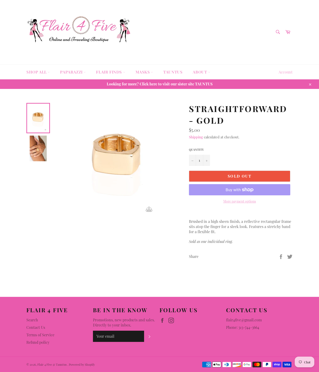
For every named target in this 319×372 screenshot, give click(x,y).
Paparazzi (72, 71)
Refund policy (38, 342)
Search (32, 319)
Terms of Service (40, 334)
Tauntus (172, 71)
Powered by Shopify (82, 364)
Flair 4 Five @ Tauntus (52, 364)
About (200, 71)
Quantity (196, 149)
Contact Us (35, 327)
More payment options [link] (239, 201)
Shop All (37, 71)
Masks (143, 71)
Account (286, 72)
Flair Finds (109, 71)
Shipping (196, 137)
